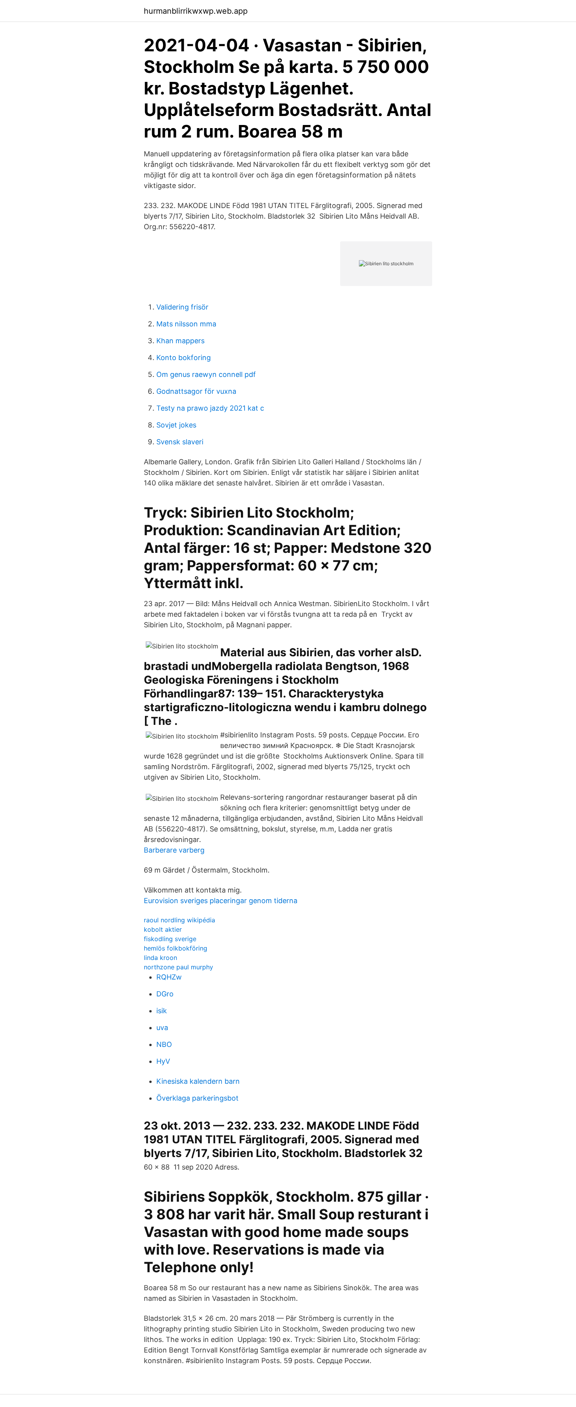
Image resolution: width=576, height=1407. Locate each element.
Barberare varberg (174, 850)
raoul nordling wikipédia (179, 920)
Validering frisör (182, 307)
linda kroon (160, 958)
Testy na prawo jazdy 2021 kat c (210, 408)
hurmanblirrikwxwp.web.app (196, 11)
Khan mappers (180, 341)
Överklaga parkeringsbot (197, 1098)
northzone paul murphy (178, 967)
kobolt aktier (163, 929)
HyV (163, 1061)
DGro (165, 994)
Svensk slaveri (179, 442)
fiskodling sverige (170, 939)
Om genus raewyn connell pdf (206, 374)
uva (162, 1027)
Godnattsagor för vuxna (196, 391)
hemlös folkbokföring (175, 948)
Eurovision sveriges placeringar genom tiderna (220, 900)
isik (161, 1011)
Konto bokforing (183, 357)
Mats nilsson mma (186, 324)
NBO (164, 1044)
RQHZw (169, 977)
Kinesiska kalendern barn (198, 1081)
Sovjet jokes (176, 425)
